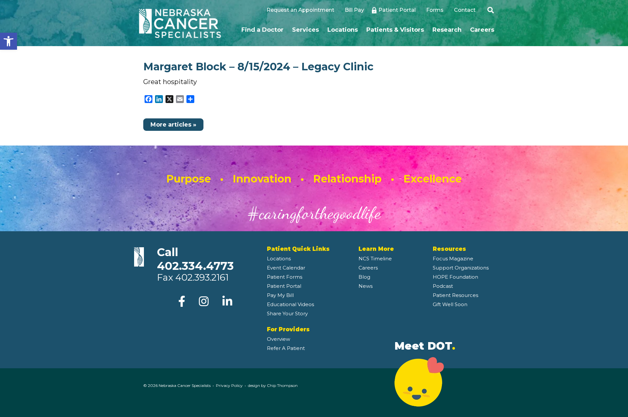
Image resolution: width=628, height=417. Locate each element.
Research (447, 29)
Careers (482, 29)
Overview (278, 339)
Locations (342, 29)
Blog (364, 277)
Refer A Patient (286, 348)
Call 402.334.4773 (195, 259)
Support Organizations (461, 268)
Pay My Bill (280, 295)
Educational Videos (290, 304)
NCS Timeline (375, 258)
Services (305, 29)
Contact (465, 10)
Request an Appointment (300, 10)
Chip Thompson (282, 385)
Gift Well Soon (450, 304)
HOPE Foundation (455, 277)
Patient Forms (284, 277)
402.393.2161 (202, 277)
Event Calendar (286, 268)
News (365, 286)
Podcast (443, 286)
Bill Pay (354, 10)
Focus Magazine (453, 258)
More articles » (173, 124)
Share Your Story (287, 313)
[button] (8, 41)
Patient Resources (455, 295)
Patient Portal (397, 10)
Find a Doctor (262, 29)
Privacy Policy (229, 385)
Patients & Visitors (395, 29)
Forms (435, 10)
